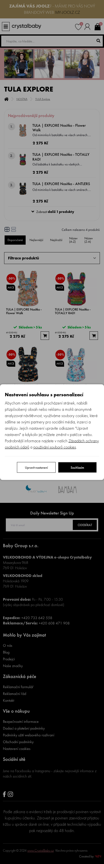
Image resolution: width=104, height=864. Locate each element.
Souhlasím (77, 467)
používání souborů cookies (54, 447)
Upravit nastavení (36, 467)
